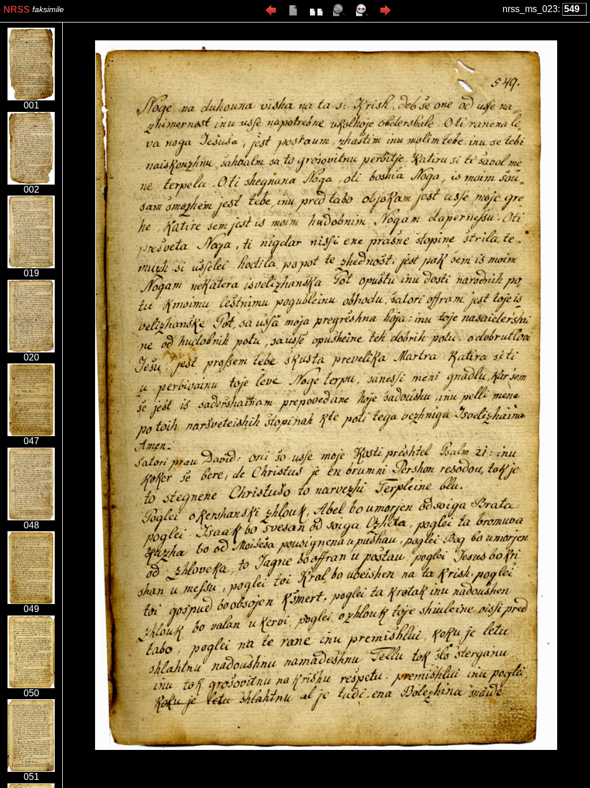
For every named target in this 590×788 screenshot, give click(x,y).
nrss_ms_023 (530, 9)
